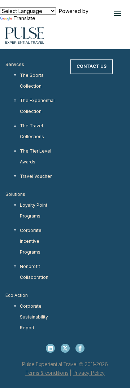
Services (14, 64)
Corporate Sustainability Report (34, 316)
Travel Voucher (36, 176)
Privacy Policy (89, 373)
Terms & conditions (46, 373)
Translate (24, 18)
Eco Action (16, 295)
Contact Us (92, 66)
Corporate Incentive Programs (31, 241)
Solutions (15, 194)
